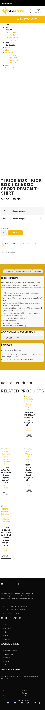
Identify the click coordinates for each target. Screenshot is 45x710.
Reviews (12, 32)
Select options (28, 436)
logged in (15, 359)
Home (8, 25)
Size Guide (5, 228)
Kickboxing (22, 243)
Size (4, 218)
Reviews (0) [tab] (37, 271)
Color (5, 211)
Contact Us (10, 45)
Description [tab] (9, 271)
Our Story (13, 35)
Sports (34, 243)
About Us (9, 30)
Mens (29, 243)
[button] (2, 257)
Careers (12, 40)
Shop (8, 27)
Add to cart (15, 232)
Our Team (13, 37)
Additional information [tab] (23, 271)
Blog (7, 42)
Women (5, 246)
